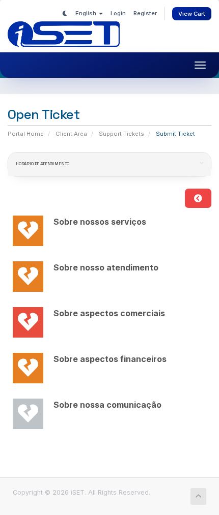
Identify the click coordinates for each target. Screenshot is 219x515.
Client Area (71, 133)
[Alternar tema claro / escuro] (65, 13)
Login (118, 13)
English (86, 13)
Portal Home (26, 133)
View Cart (191, 13)
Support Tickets (121, 133)
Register (145, 13)
